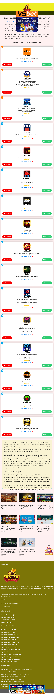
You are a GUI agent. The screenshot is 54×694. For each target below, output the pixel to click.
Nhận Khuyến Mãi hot (26, 61)
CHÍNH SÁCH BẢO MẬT (8, 615)
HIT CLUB (15, 647)
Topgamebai (4, 676)
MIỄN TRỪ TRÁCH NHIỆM (8, 620)
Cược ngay (8, 64)
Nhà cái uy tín (10, 22)
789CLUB (17, 649)
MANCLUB (18, 654)
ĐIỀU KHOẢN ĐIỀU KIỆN (8, 617)
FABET (14, 629)
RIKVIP (15, 662)
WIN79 (18, 659)
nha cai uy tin (7, 671)
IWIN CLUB (18, 657)
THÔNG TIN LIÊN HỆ (7, 622)
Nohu (2, 679)
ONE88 (13, 632)
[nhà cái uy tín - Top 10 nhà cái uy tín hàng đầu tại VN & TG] (27, 7)
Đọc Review (47, 64)
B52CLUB (16, 652)
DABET (16, 634)
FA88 (15, 644)
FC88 (14, 639)
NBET (17, 637)
